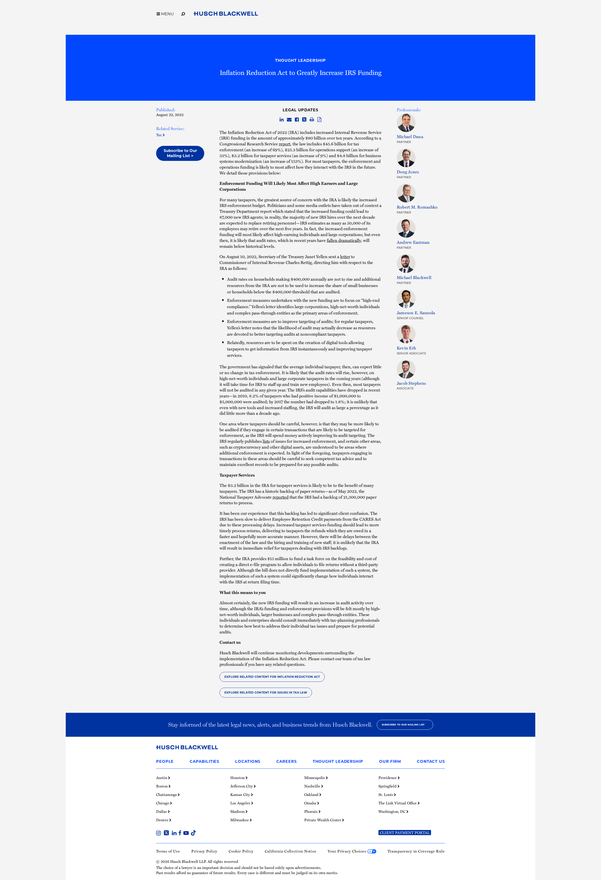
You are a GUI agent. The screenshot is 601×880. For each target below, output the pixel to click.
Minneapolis (315, 777)
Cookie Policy (241, 851)
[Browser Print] (311, 120)
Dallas (162, 811)
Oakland (311, 794)
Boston (162, 786)
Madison (238, 811)
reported (281, 497)
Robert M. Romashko (417, 207)
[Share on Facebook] (297, 120)
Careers (286, 761)
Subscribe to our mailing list (403, 724)
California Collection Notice (290, 851)
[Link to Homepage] (226, 14)
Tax (159, 135)
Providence (388, 777)
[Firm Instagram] (159, 833)
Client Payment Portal (405, 832)
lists (266, 441)
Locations (247, 761)
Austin (162, 777)
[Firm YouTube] (187, 833)
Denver (162, 819)
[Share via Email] (289, 120)
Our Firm (390, 761)
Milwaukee (240, 819)
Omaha (310, 803)
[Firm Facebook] (180, 833)
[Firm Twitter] (167, 833)
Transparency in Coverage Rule (416, 851)
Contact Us (431, 761)
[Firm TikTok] (193, 833)
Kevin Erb (406, 348)
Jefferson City (242, 786)
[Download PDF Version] (319, 120)
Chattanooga (167, 794)
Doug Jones (408, 171)
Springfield (387, 786)
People (165, 761)
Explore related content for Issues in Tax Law (265, 692)
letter (345, 256)
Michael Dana (410, 136)
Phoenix (311, 811)
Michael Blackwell (414, 277)
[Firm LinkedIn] (175, 833)
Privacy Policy (204, 851)
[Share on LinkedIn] (281, 120)
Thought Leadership (300, 60)
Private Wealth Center (323, 819)
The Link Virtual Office (398, 803)
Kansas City (240, 794)
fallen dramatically (344, 240)
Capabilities (204, 761)
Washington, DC (392, 811)
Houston (238, 777)
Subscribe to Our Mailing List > (180, 153)
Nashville (312, 786)
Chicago (163, 803)
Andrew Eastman (413, 242)
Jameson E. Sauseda (416, 312)
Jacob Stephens (411, 383)
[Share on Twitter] (304, 120)
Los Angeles (240, 803)
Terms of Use (168, 851)
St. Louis (386, 794)
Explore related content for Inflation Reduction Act (272, 676)
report (284, 143)
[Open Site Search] (183, 13)
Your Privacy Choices (347, 851)
